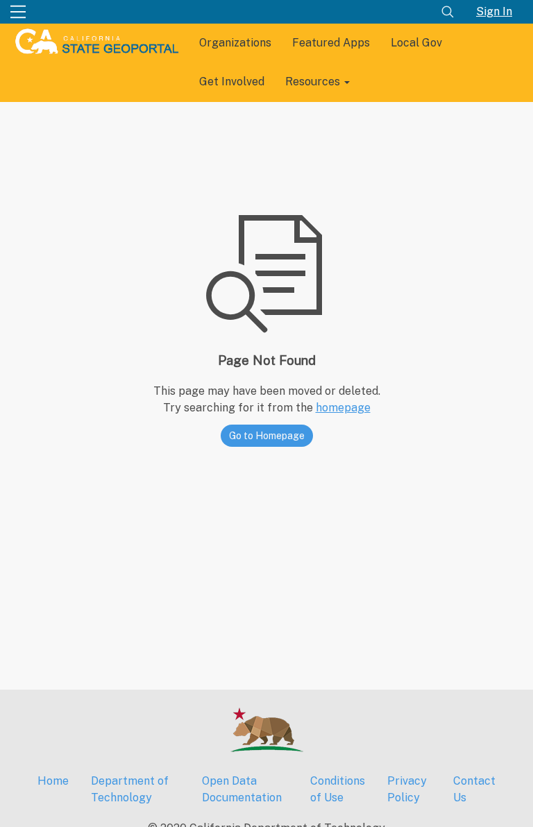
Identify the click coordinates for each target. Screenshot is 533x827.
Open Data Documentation (242, 789)
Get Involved (231, 81)
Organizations (235, 42)
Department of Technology (130, 789)
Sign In (494, 11)
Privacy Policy (407, 789)
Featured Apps (331, 42)
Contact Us (474, 789)
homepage (343, 407)
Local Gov (416, 42)
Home (53, 780)
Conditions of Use (337, 789)
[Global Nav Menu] (18, 12)
